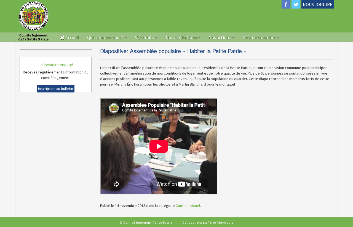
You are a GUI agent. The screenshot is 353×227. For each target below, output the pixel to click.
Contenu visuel (188, 205)
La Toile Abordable (218, 222)
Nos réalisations (181, 37)
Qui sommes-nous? (105, 37)
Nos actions (220, 37)
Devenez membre (260, 37)
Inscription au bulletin (55, 88)
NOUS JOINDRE (317, 4)
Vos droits (145, 37)
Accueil (72, 37)
